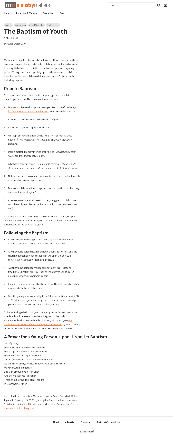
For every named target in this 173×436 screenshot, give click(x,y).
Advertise (70, 422)
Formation (48, 13)
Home (7, 13)
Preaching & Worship (26, 13)
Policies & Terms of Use (108, 422)
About (56, 422)
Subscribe (86, 422)
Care (62, 13)
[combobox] (131, 5)
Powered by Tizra (86, 432)
